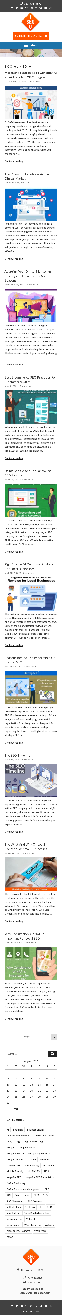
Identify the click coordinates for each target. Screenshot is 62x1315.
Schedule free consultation (31, 36)
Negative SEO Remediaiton (40, 1177)
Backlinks (18, 1129)
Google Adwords (15, 1153)
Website (49, 1224)
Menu (34, 45)
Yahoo (10, 1236)
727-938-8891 (33, 3)
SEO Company (35, 1201)
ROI (9, 1195)
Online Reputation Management (23, 1189)
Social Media (13, 1213)
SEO (45, 1195)
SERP (50, 1206)
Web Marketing (32, 1224)
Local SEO (48, 1165)
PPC (47, 1189)
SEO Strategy (14, 1206)
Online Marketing (16, 1183)
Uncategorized (14, 1218)
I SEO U (32, 1159)
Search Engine (22, 1195)
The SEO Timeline (17, 755)
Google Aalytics (27, 1147)
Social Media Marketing (36, 1213)
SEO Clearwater (15, 1201)
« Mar (15, 1108)
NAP (46, 1171)
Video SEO (32, 1218)
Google (10, 1147)
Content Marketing (44, 1135)
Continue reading (14, 161)
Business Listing (35, 1129)
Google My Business (39, 1153)
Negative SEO (14, 1177)
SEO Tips (30, 1206)
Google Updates (15, 1159)
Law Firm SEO (14, 1165)
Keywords (45, 1159)
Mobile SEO (33, 1171)
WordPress (40, 1230)
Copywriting (13, 1141)
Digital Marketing (33, 1141)
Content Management (18, 1135)
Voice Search (13, 1224)
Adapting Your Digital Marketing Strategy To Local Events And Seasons (27, 275)
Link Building (32, 1165)
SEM (36, 1195)
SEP (41, 1206)
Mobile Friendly (15, 1171)
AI (8, 1129)
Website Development (18, 1230)
